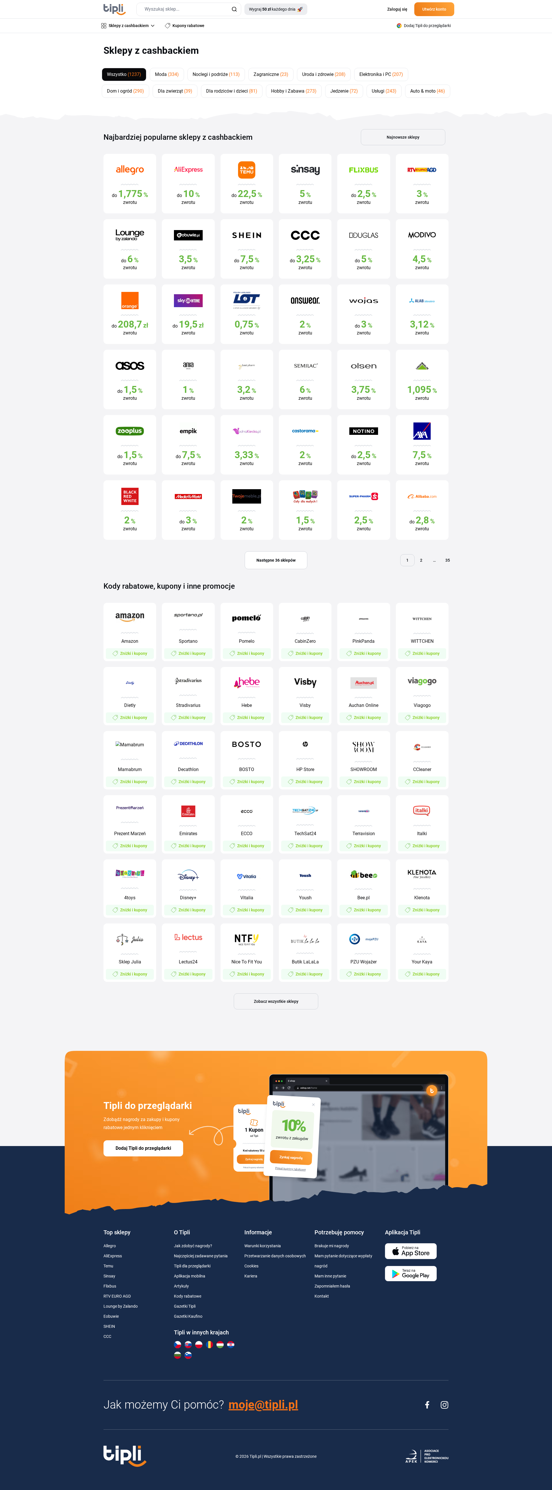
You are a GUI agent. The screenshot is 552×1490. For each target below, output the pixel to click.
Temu (108, 1266)
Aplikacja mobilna (189, 1276)
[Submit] (234, 9)
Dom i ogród (125, 91)
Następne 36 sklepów (276, 560)
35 (447, 560)
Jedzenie (344, 91)
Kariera (250, 1276)
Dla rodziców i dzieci (231, 91)
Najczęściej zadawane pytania (201, 1256)
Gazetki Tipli (184, 1306)
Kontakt (322, 1296)
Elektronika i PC (381, 74)
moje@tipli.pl (263, 1404)
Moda (167, 74)
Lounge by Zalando (120, 1306)
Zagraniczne (271, 74)
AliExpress (112, 1256)
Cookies (251, 1266)
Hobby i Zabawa (294, 91)
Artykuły (181, 1286)
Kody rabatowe (187, 1296)
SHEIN (109, 1326)
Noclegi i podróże (216, 74)
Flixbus (109, 1286)
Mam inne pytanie (330, 1276)
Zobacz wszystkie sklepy (276, 1001)
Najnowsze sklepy (403, 137)
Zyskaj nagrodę (291, 1157)
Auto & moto (427, 91)
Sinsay (109, 1276)
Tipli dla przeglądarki (192, 1266)
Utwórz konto (434, 9)
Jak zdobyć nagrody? (193, 1246)
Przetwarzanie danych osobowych (275, 1256)
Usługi (384, 91)
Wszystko (124, 74)
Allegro (109, 1246)
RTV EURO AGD (117, 1296)
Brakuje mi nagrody (332, 1246)
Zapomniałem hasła (332, 1286)
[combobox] (189, 9)
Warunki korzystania (262, 1246)
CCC (107, 1336)
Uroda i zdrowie (324, 74)
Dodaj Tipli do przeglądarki (143, 1148)
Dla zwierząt (175, 91)
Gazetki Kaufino (188, 1316)
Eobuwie (111, 1316)
